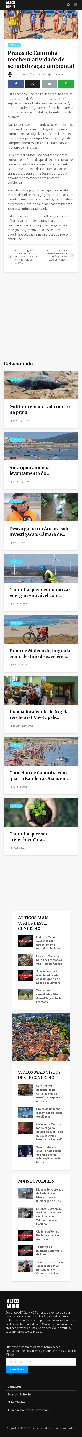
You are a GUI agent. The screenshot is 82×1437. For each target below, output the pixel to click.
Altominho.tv (20, 74)
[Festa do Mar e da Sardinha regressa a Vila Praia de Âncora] (25, 959)
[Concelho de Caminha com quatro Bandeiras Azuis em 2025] (41, 751)
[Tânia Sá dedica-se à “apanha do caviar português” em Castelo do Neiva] (25, 1265)
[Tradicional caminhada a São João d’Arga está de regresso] (25, 994)
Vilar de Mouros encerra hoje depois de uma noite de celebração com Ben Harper (49, 1155)
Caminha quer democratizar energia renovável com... (40, 592)
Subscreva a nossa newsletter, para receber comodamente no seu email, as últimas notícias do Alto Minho (41, 1350)
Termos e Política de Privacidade (29, 1410)
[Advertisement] (41, 317)
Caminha (14, 45)
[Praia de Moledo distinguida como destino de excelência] (41, 629)
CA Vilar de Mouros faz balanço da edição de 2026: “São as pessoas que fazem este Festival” (49, 1132)
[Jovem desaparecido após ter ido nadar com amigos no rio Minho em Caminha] (25, 975)
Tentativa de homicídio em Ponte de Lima (49, 1250)
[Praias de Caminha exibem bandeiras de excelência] (25, 1112)
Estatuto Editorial (19, 1394)
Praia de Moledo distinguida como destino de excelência (40, 653)
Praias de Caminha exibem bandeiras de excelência (49, 1112)
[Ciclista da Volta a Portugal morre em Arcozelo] (25, 1235)
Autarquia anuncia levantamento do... (30, 470)
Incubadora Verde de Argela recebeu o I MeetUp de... (39, 714)
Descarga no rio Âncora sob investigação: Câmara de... (39, 531)
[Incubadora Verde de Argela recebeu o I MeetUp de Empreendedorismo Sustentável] (41, 690)
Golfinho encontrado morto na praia (40, 409)
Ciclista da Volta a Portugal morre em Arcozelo (48, 1235)
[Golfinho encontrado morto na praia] (41, 385)
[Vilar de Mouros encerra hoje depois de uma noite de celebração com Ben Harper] (25, 1150)
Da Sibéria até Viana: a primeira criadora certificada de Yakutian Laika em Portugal (49, 1216)
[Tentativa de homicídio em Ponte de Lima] (25, 1250)
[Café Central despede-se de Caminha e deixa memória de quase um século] (25, 1089)
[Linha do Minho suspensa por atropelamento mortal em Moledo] (25, 940)
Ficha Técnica (16, 1402)
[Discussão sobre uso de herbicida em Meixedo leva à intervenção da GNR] (25, 1193)
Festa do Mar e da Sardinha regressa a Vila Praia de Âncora (49, 960)
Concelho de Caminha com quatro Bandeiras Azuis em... (40, 775)
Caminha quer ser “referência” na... (28, 836)
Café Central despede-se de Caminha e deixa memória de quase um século (48, 1094)
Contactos (14, 1386)
